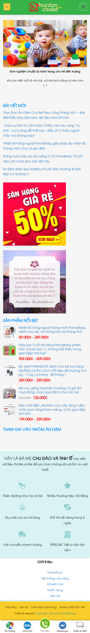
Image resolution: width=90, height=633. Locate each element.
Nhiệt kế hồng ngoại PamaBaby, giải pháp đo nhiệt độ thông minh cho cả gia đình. (44, 145)
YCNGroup (68, 613)
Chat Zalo (27, 630)
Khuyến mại (55, 584)
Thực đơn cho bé (47, 613)
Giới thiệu (11, 607)
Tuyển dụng (55, 590)
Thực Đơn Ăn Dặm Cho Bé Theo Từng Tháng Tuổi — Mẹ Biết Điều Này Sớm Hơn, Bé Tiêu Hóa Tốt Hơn (44, 114)
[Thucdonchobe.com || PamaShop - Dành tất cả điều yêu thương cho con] (45, 7)
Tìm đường (10, 630)
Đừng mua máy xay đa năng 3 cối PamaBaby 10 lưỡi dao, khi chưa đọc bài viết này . (42, 158)
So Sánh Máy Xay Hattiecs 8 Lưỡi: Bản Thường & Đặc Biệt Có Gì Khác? (42, 171)
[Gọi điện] (45, 624)
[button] (7, 6)
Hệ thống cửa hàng (55, 578)
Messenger (62, 630)
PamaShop (55, 572)
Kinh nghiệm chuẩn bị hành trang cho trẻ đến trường (45, 71)
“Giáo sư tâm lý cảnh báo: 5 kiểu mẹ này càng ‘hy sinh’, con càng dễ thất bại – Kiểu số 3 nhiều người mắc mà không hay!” (41, 130)
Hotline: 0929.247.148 (72, 607)
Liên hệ (55, 596)
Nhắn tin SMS (79, 630)
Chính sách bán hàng (44, 607)
